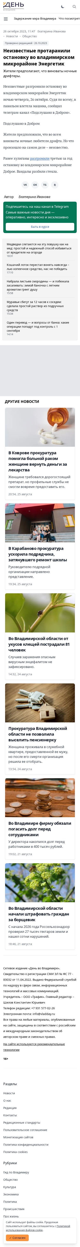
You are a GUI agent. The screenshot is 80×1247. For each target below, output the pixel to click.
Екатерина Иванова (52, 31)
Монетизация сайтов (18, 1137)
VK (25, 185)
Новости (12, 36)
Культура (9, 1187)
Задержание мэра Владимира (35, 18)
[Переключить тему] (62, 6)
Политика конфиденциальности (25, 1144)
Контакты (10, 1115)
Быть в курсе (40, 227)
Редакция (10, 1108)
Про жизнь (11, 1216)
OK (35, 185)
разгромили (39, 158)
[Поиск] (74, 6)
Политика (10, 1202)
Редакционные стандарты (21, 1122)
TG (45, 185)
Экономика (11, 1194)
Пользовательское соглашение (25, 1130)
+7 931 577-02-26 (43, 1008)
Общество (29, 36)
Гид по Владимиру (16, 1172)
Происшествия (13, 1209)
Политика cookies (15, 1152)
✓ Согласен (17, 1238)
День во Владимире (13, 6)
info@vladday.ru (44, 1014)
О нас (7, 1100)
